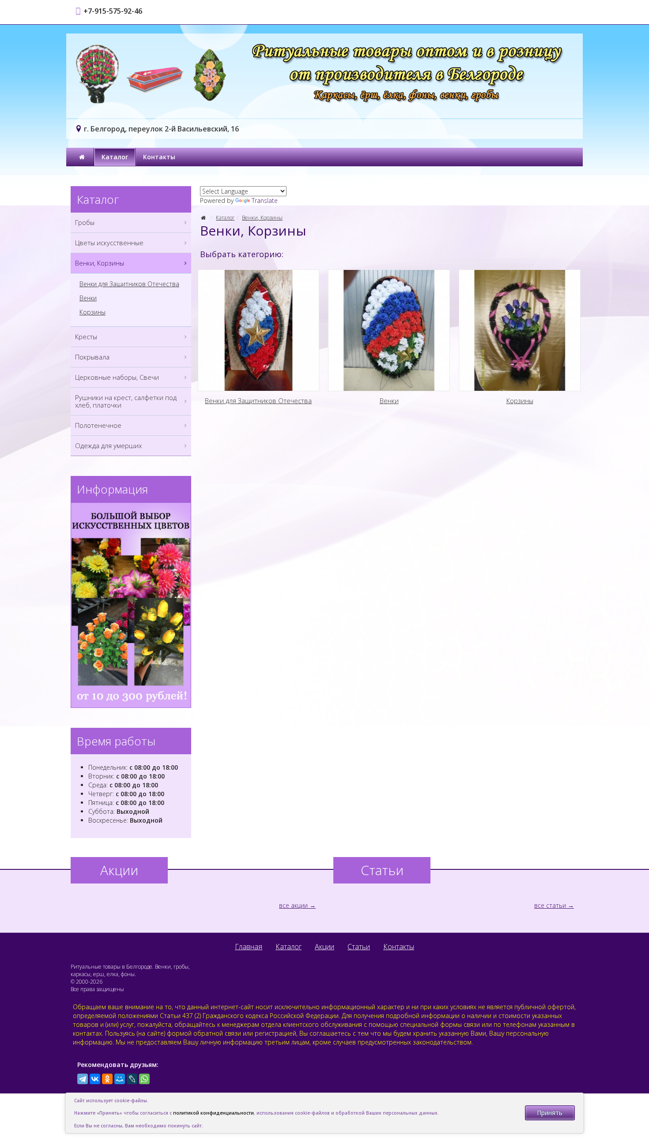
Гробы (84, 222)
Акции (324, 946)
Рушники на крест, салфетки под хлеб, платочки (126, 401)
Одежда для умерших (108, 445)
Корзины (92, 312)
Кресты (86, 336)
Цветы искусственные (109, 242)
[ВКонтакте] (95, 1079)
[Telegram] (82, 1079)
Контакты (159, 157)
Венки (88, 298)
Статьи (358, 946)
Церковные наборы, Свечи (117, 377)
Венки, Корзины (262, 217)
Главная (248, 946)
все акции (293, 905)
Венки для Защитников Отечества (129, 284)
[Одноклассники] (107, 1079)
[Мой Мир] (119, 1079)
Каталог (115, 157)
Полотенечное (98, 425)
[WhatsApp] (144, 1079)
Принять (549, 1112)
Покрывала (92, 356)
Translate (265, 200)
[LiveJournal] (132, 1079)
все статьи (550, 905)
